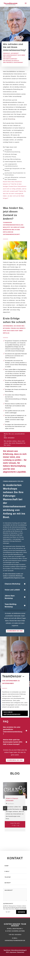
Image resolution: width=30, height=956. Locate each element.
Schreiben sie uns (15, 631)
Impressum (13, 952)
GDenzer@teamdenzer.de (15, 940)
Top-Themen (10, 803)
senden (21, 912)
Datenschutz (20, 952)
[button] (5, 808)
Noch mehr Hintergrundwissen (12, 713)
